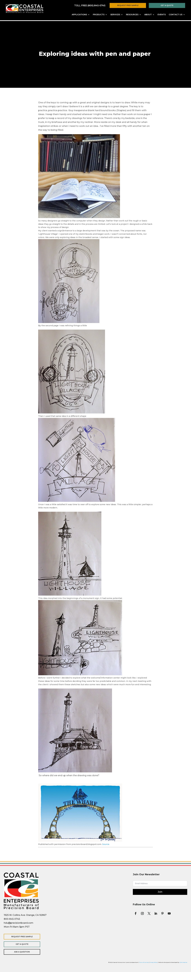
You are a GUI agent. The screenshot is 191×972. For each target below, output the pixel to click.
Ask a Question (22, 952)
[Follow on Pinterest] (162, 913)
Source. (106, 844)
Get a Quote (167, 5)
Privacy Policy (153, 962)
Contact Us (175, 15)
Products (98, 15)
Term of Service (143, 962)
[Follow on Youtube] (169, 913)
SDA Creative (183, 962)
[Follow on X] (149, 913)
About (148, 15)
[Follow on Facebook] (135, 913)
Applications (79, 15)
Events (162, 15)
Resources (132, 15)
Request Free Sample (128, 5)
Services (115, 15)
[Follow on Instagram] (142, 913)
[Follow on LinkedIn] (156, 913)
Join (160, 892)
